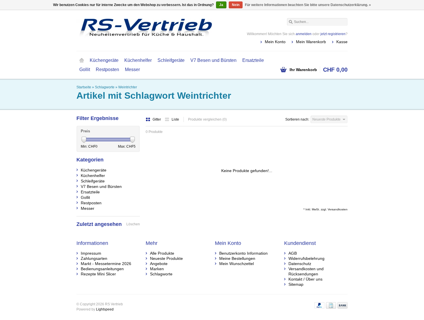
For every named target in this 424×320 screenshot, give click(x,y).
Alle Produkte (162, 253)
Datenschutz (299, 263)
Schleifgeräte (171, 60)
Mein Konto (275, 41)
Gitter (157, 119)
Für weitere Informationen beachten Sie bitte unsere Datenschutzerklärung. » (308, 5)
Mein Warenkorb (311, 41)
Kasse (342, 41)
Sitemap (295, 284)
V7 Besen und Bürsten (213, 60)
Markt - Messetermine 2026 (106, 263)
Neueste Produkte (166, 258)
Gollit (84, 69)
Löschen (133, 224)
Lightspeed (105, 309)
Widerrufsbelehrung (306, 258)
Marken (157, 268)
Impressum (91, 253)
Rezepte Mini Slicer (98, 274)
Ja (221, 5)
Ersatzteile (253, 60)
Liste (175, 119)
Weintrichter (127, 87)
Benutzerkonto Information (243, 253)
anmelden (304, 34)
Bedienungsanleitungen (102, 268)
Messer (132, 69)
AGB (292, 253)
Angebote (159, 263)
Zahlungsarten (94, 258)
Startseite (81, 60)
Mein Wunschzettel (236, 263)
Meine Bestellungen (237, 258)
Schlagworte (105, 87)
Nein (235, 5)
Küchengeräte (104, 60)
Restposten (107, 69)
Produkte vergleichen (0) (207, 119)
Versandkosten (338, 209)
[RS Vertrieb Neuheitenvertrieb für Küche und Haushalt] (144, 30)
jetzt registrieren (333, 34)
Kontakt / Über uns (305, 279)
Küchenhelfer (138, 60)
